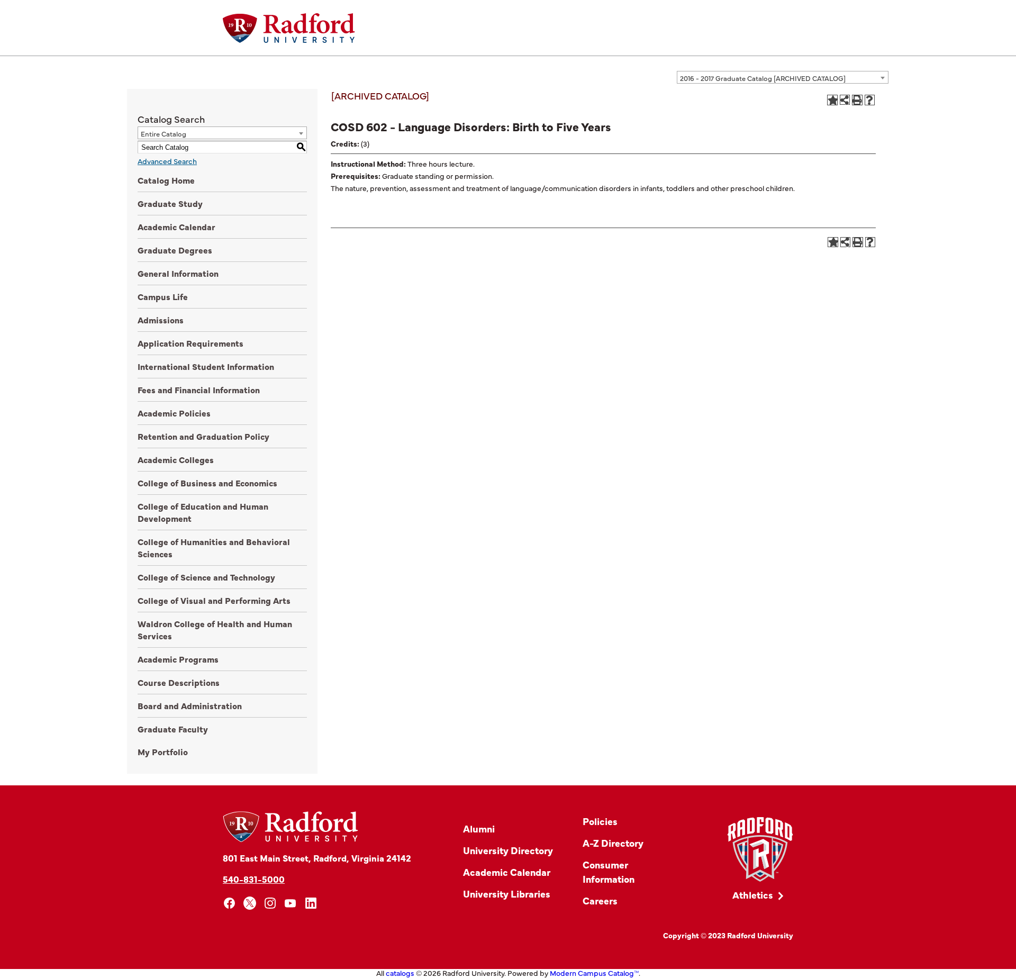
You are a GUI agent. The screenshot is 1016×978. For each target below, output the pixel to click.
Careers (600, 900)
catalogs (400, 972)
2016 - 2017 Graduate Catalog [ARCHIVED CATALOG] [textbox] (763, 78)
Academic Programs (178, 659)
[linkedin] (311, 903)
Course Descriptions (179, 682)
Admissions (161, 319)
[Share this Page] (845, 100)
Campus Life (163, 296)
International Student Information (206, 366)
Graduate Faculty (173, 729)
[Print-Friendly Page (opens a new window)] (857, 100)
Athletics (752, 894)
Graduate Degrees (175, 250)
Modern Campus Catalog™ (594, 972)
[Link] (760, 849)
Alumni (479, 828)
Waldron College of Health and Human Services (215, 629)
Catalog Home (166, 180)
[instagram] (270, 903)
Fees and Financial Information (199, 389)
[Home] (289, 28)
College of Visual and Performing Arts (214, 600)
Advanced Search (167, 161)
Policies (600, 821)
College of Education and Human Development (203, 512)
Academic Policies (174, 413)
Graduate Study (170, 203)
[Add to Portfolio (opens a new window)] (832, 100)
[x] (250, 903)
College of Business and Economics (207, 482)
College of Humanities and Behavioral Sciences (214, 547)
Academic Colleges (176, 459)
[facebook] (229, 903)
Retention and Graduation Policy (203, 436)
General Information (178, 273)
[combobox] (782, 77)
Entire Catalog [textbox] (163, 133)
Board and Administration (190, 705)
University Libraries (506, 893)
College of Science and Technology (206, 577)
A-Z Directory (613, 842)
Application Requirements (190, 343)
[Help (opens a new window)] (870, 100)
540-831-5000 (254, 879)
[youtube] (290, 903)
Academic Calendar (176, 226)
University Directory (508, 850)
